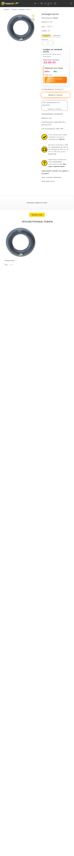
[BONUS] (48, 3)
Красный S (57, 35)
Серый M (46, 35)
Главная (6, 9)
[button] (71, 3)
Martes (55, 18)
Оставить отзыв (37, 215)
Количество (45, 39)
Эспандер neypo (9, 260)
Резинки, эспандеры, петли (21, 9)
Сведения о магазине (54, 109)
